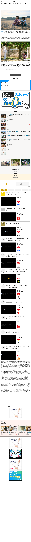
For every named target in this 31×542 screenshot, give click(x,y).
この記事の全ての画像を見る (16, 71)
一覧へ (28, 422)
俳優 (1, 3)
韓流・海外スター (6, 3)
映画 (15, 171)
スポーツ (21, 3)
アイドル (10, 3)
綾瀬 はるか (2, 31)
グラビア (25, 3)
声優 (13, 3)
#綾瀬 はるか (15, 177)
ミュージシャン (17, 3)
